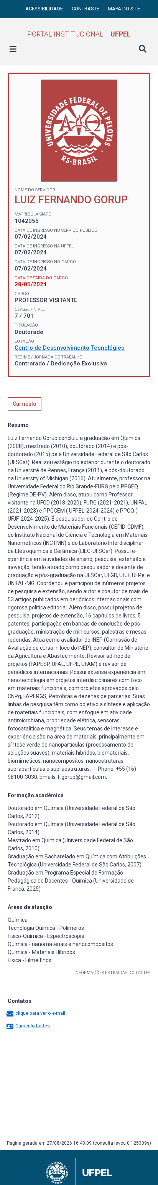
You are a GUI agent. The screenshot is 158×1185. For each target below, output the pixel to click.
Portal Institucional (79, 34)
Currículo (24, 404)
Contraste (86, 9)
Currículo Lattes (32, 1026)
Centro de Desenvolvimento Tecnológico (70, 347)
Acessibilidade (44, 9)
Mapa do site (124, 9)
